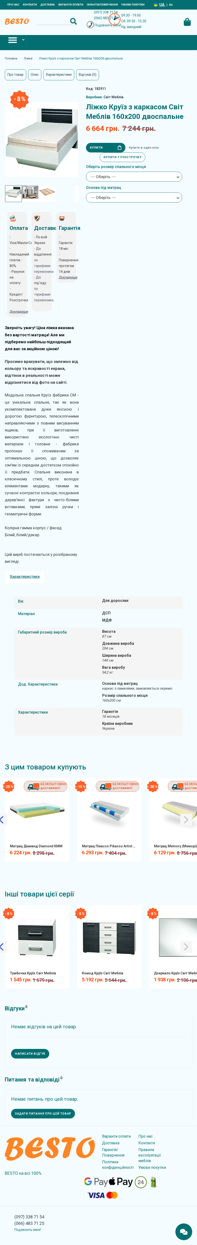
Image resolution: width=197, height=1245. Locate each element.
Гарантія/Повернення (102, 4)
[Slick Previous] (9, 811)
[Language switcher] (156, 4)
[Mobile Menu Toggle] (13, 40)
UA (162, 4)
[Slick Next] (64, 811)
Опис (35, 74)
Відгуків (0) (87, 74)
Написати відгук (30, 1053)
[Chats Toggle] (183, 1231)
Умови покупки (132, 4)
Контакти (30, 4)
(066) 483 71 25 (106, 18)
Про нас (13, 4)
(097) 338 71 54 (106, 12)
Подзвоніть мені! (108, 25)
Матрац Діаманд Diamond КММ (36, 846)
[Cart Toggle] (187, 21)
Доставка (47, 4)
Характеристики (59, 74)
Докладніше (68, 277)
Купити (96, 147)
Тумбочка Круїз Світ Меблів (33, 973)
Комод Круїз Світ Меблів (102, 973)
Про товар (15, 74)
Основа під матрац (103, 187)
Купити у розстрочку (123, 157)
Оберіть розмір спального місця (116, 166)
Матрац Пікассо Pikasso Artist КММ (111, 846)
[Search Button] (73, 21)
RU (171, 4)
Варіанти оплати (70, 4)
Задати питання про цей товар (43, 1113)
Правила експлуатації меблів (149, 1155)
